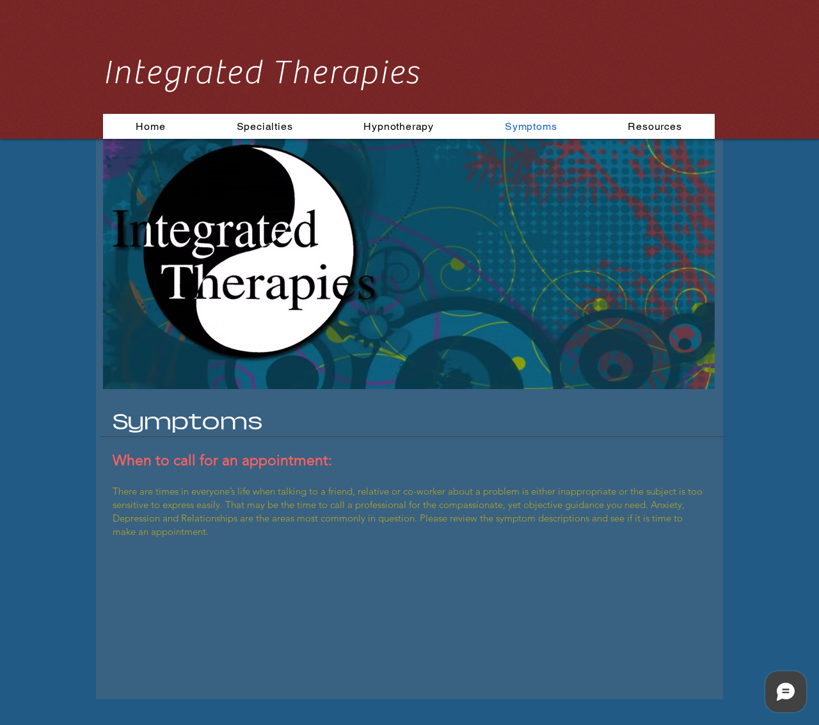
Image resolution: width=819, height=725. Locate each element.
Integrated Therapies (261, 72)
